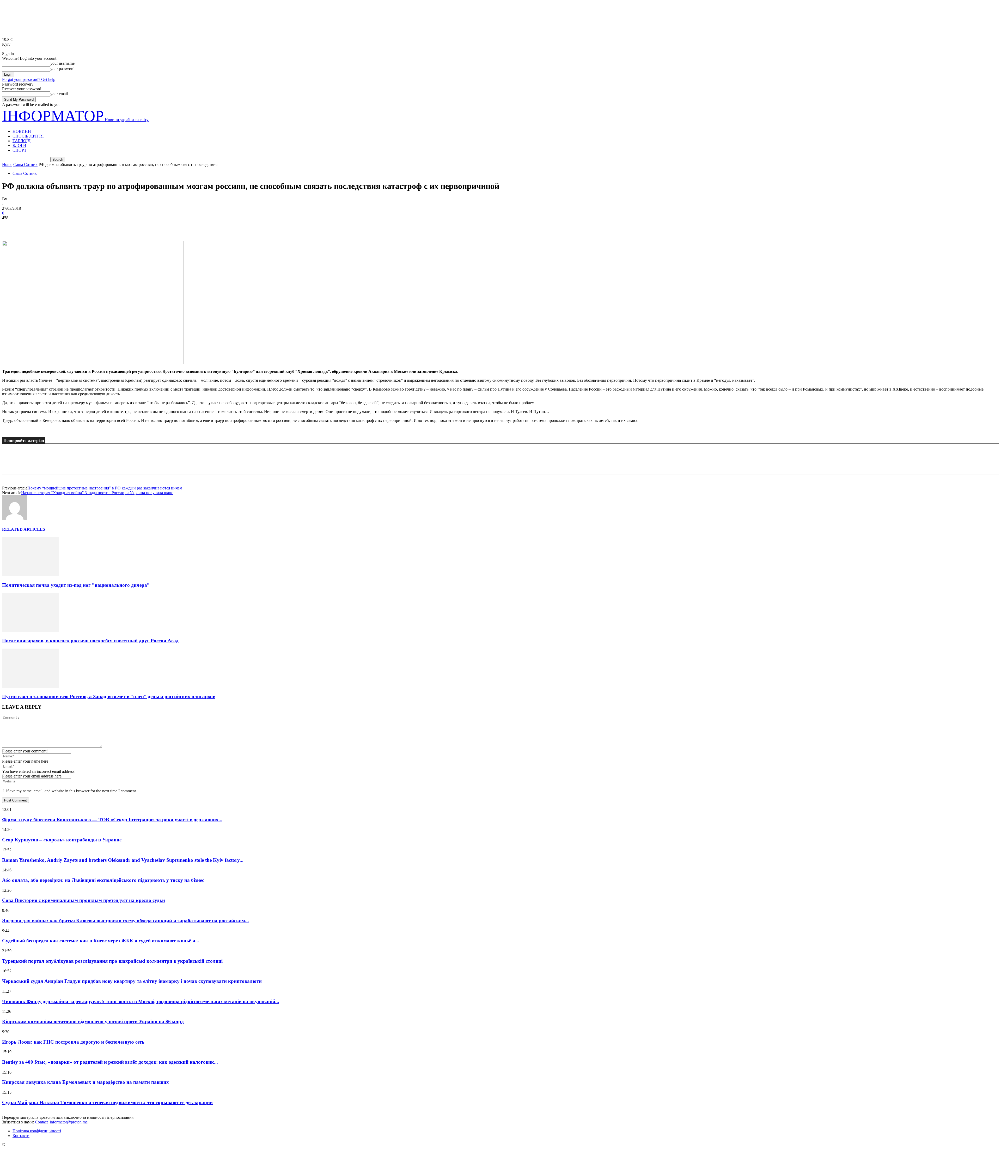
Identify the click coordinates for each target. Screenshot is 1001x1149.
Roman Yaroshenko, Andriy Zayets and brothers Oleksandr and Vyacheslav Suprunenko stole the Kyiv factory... (122, 860)
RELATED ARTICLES (23, 529)
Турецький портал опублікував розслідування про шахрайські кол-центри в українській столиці (112, 961)
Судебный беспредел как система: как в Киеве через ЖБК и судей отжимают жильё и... (100, 940)
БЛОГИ (19, 145)
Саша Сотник (25, 164)
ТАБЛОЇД (21, 141)
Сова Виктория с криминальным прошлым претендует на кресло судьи (83, 900)
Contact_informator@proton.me (61, 1122)
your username (62, 63)
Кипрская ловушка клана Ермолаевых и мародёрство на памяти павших (85, 1082)
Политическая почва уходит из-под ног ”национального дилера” (76, 585)
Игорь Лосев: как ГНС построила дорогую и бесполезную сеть (73, 1042)
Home (7, 164)
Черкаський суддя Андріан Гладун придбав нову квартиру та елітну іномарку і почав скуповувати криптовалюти (132, 981)
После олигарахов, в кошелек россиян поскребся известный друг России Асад (90, 640)
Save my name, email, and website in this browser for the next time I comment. (72, 791)
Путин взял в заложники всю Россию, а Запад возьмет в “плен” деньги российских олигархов (108, 696)
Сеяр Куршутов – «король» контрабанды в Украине (61, 839)
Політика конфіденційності (37, 1131)
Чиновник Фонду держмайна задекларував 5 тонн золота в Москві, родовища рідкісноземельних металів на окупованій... (140, 1001)
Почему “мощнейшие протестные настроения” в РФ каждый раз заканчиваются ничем (104, 488)
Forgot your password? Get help (28, 79)
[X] (29, 225)
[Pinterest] (48, 225)
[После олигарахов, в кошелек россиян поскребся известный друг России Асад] (30, 630)
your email (59, 94)
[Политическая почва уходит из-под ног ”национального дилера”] (30, 575)
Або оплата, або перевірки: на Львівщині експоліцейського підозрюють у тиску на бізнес (103, 880)
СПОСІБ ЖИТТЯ (28, 136)
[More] (86, 225)
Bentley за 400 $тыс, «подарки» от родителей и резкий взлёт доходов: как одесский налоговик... (110, 1062)
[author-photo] (14, 519)
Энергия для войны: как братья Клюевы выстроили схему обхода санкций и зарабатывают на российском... (125, 920)
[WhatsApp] (67, 225)
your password (62, 69)
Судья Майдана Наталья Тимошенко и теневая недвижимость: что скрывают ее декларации (107, 1102)
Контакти (21, 1135)
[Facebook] (10, 225)
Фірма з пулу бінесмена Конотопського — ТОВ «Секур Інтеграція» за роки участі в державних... (112, 819)
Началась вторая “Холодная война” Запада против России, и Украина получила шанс (97, 492)
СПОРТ (20, 150)
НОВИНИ (22, 131)
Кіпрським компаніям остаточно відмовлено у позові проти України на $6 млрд (93, 1021)
